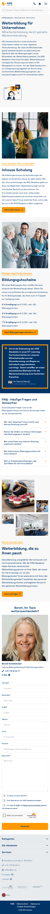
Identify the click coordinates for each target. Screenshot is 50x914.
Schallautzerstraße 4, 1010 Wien (18, 860)
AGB (18, 805)
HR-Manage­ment (7, 18)
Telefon (5, 719)
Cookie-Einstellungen (26, 906)
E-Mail (4, 675)
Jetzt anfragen (11, 594)
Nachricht (6, 756)
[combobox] (25, 10)
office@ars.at (11, 870)
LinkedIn (5, 879)
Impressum (35, 904)
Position (5, 743)
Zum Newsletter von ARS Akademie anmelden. (24, 800)
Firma (4, 731)
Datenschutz (22, 904)
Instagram (6, 874)
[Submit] (4, 10)
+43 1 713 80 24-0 (12, 865)
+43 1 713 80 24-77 (12, 671)
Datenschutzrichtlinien (32, 805)
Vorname (5, 683)
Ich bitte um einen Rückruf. (17, 796)
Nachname (6, 695)
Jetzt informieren (12, 210)
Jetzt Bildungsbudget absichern (18, 332)
